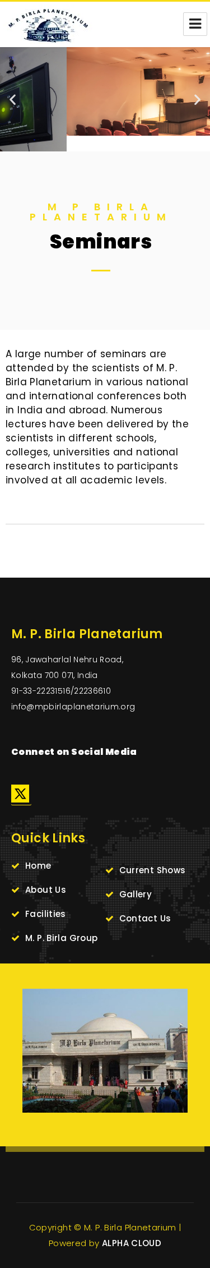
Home (38, 866)
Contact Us (145, 918)
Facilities (45, 914)
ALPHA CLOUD (131, 1243)
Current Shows (152, 870)
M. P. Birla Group (61, 938)
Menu (195, 24)
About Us (45, 890)
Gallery (135, 894)
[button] (13, 99)
